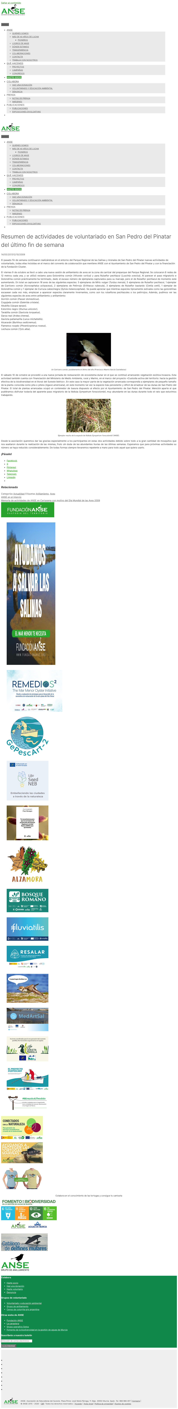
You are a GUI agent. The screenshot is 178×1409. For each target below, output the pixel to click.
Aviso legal (88, 1404)
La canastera (13, 1323)
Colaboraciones (21, 53)
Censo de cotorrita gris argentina (23, 1309)
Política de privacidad (104, 1404)
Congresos (18, 73)
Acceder (78, 1404)
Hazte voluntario (15, 1289)
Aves (52, 493)
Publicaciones (20, 108)
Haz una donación (22, 85)
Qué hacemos (15, 63)
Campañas (17, 70)
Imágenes (17, 101)
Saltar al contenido (11, 2)
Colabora (13, 81)
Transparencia (20, 50)
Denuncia (17, 91)
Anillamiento (42, 493)
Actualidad (19, 493)
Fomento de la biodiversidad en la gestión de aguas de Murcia (37, 1329)
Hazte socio (14, 77)
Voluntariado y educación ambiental (32, 88)
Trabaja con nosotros (25, 60)
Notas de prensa (21, 98)
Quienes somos (20, 33)
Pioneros (23, 40)
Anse (10, 30)
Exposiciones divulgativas (26, 111)
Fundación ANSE (15, 1320)
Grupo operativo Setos (18, 1326)
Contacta (17, 57)
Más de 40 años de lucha (25, 36)
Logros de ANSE (20, 43)
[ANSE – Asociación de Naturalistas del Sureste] (10, 133)
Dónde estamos (20, 46)
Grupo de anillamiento (17, 1306)
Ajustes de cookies (123, 1404)
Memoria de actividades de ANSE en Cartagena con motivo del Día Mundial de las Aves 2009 (50, 500)
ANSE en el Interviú (11, 497)
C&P (42, 1404)
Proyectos (18, 67)
